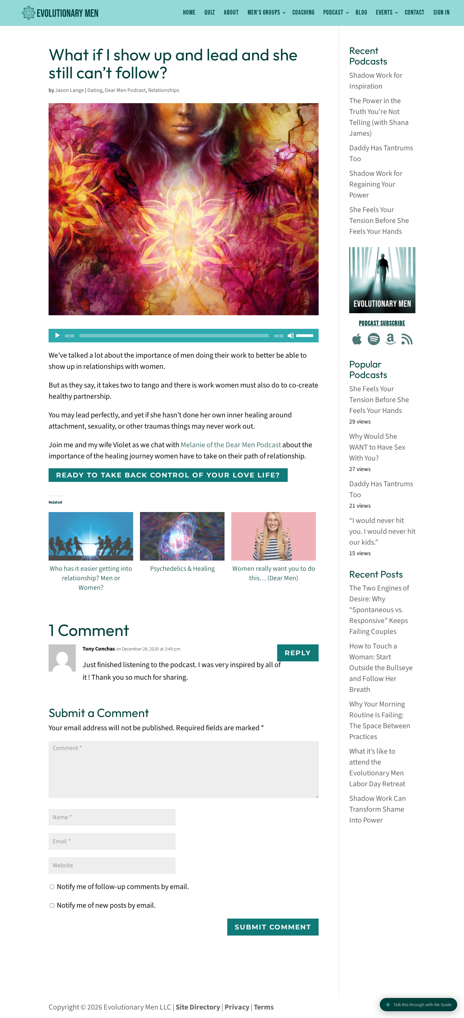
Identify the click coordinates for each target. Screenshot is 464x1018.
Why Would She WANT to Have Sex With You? (377, 447)
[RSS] (407, 340)
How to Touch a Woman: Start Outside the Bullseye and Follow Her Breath (381, 668)
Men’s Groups (264, 13)
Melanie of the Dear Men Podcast (231, 444)
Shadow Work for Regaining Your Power (376, 184)
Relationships (163, 90)
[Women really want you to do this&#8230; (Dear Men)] (273, 536)
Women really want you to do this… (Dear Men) (273, 573)
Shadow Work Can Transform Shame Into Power (377, 809)
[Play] (57, 335)
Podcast (333, 13)
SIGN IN (441, 13)
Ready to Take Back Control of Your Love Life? (168, 475)
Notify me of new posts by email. (106, 905)
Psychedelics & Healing (182, 568)
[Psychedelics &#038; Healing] (182, 536)
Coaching (303, 13)
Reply (298, 653)
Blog (361, 13)
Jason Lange (69, 90)
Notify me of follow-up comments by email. (123, 886)
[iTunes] (357, 340)
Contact (415, 13)
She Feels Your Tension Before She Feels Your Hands (379, 220)
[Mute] (290, 335)
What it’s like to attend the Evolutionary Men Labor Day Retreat (377, 767)
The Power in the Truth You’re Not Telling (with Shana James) (379, 117)
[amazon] (390, 340)
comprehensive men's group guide (382, 846)
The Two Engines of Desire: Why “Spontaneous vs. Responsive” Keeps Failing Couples (379, 610)
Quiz (209, 13)
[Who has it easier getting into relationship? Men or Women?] (91, 536)
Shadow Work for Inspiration (376, 81)
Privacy (237, 1007)
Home (189, 13)
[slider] (305, 335)
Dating (94, 90)
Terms (264, 1007)
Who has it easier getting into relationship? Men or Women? (91, 578)
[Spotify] (374, 340)
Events (384, 13)
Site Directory (198, 1007)
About (231, 13)
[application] (184, 335)
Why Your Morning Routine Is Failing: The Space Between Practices (379, 720)
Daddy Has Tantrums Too (381, 153)
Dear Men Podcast (125, 90)
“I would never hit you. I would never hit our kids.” (382, 531)
